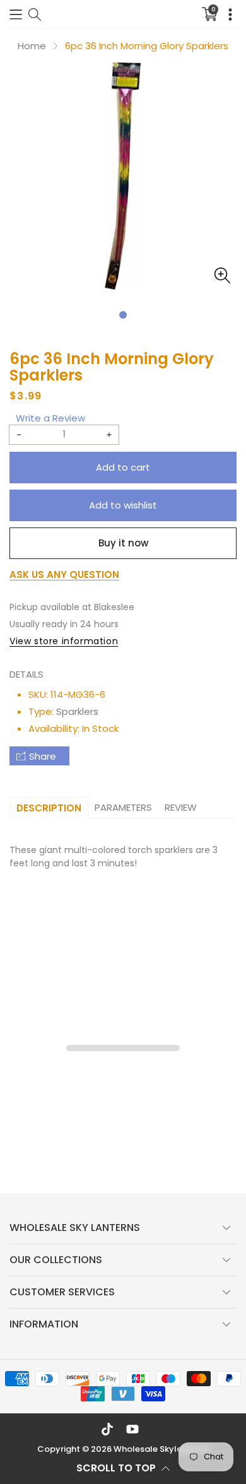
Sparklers (77, 711)
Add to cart (123, 467)
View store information (63, 641)
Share (42, 756)
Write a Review (50, 418)
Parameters (123, 807)
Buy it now (123, 543)
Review (181, 807)
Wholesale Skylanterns (161, 1449)
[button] (15, 14)
